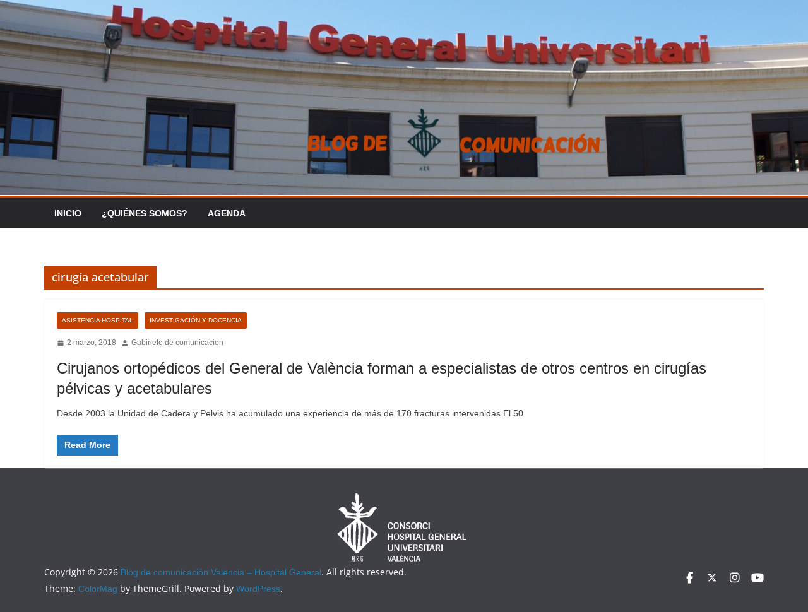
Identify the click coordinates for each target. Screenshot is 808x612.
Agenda (227, 213)
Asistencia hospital (97, 320)
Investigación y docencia (196, 320)
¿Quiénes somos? (144, 213)
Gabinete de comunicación (177, 342)
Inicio (67, 213)
